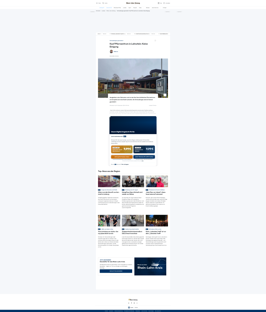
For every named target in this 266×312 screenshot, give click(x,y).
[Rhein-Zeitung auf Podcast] (137, 303)
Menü (99, 3)
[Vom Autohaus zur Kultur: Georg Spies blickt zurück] (109, 220)
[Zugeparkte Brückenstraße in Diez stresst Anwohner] (133, 220)
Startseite (98, 10)
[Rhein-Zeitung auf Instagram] (134, 303)
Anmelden (168, 3)
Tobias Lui (116, 51)
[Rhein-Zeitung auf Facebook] (131, 303)
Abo (161, 3)
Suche (106, 3)
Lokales (103, 10)
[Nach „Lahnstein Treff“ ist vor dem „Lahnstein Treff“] (157, 220)
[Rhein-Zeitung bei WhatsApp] (128, 303)
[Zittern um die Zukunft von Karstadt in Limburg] (109, 181)
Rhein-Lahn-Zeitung (111, 10)
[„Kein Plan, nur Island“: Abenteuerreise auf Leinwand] (157, 181)
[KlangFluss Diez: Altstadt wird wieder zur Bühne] (133, 181)
